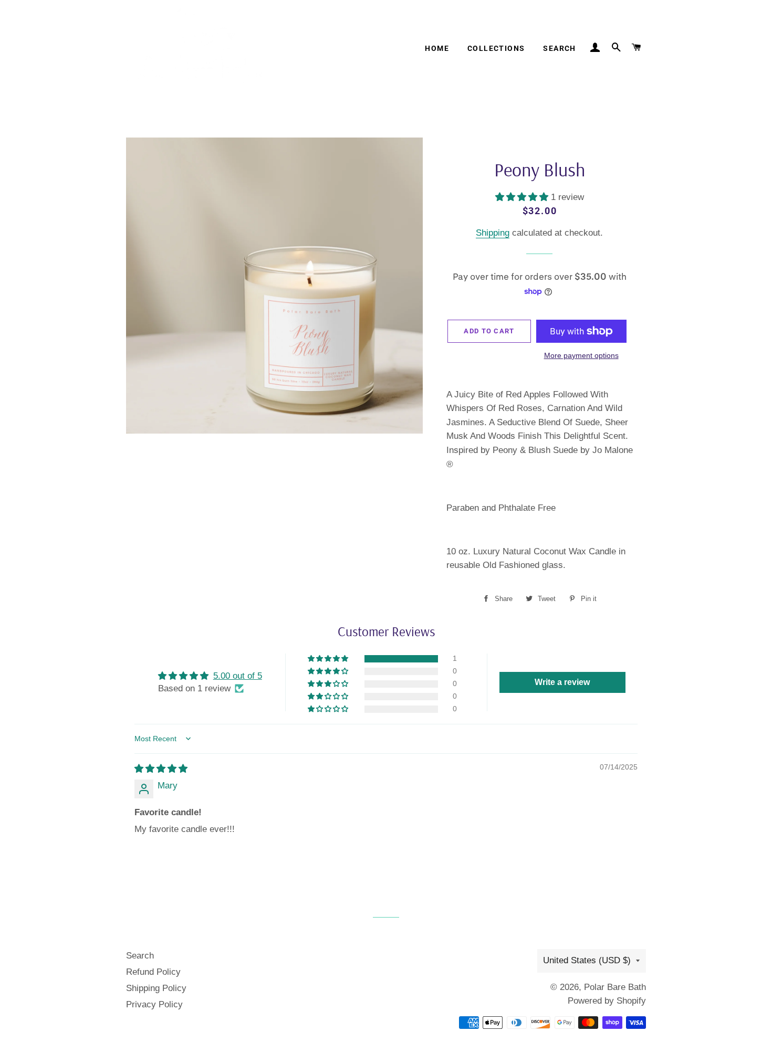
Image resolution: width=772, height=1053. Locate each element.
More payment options (581, 355)
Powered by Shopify (607, 1001)
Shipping (492, 233)
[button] (523, 197)
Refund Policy (153, 972)
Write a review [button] (562, 682)
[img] (160, 769)
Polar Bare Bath (615, 987)
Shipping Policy (156, 988)
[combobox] (539, 429)
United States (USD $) (587, 960)
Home (437, 48)
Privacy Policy (154, 1004)
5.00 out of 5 (237, 676)
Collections (496, 48)
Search (559, 48)
